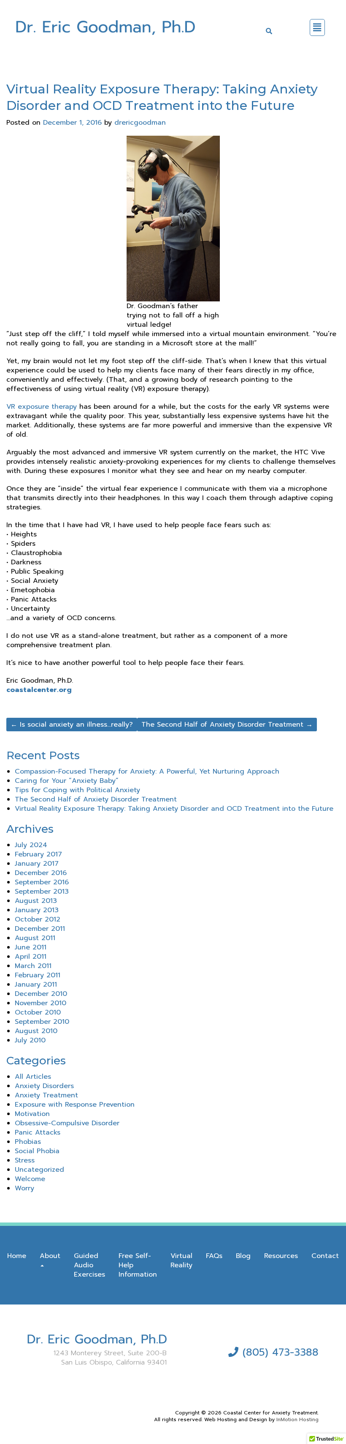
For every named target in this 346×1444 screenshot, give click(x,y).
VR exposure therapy (41, 407)
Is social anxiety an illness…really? (72, 724)
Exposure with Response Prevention (75, 1104)
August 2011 (35, 938)
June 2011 (30, 947)
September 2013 (42, 891)
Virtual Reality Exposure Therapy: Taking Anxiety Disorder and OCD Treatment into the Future (174, 809)
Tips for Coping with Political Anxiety (77, 790)
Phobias (28, 1142)
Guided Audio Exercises (89, 1265)
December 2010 (41, 994)
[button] (317, 27)
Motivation (32, 1114)
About (50, 1256)
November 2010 (40, 1003)
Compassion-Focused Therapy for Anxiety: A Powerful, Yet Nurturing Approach (147, 771)
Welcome (30, 1179)
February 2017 (38, 854)
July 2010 (30, 1040)
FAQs (214, 1256)
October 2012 (37, 919)
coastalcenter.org (39, 690)
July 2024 (31, 845)
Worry (24, 1188)
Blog (243, 1256)
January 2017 (37, 864)
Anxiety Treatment (46, 1095)
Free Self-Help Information (138, 1265)
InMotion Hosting (297, 1419)
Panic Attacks (37, 1132)
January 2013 (37, 910)
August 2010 (36, 1031)
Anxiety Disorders (44, 1086)
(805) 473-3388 (281, 1352)
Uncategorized (39, 1170)
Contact (325, 1256)
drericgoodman (140, 123)
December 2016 (41, 873)
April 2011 (30, 957)
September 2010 (42, 1022)
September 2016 (42, 882)
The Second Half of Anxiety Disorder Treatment (227, 724)
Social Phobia (37, 1151)
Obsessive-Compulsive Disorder (67, 1123)
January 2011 (36, 984)
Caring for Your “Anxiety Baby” (67, 781)
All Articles (33, 1077)
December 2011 (40, 929)
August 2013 (36, 901)
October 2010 (38, 1012)
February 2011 (37, 975)
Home (16, 1256)
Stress (25, 1160)
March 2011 (33, 966)
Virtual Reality (181, 1260)
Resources (281, 1256)
